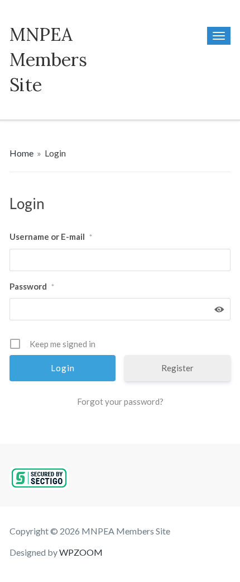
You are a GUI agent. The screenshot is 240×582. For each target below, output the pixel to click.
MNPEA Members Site (48, 59)
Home (21, 153)
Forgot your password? (120, 401)
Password (31, 286)
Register (177, 368)
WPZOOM (81, 552)
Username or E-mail (50, 236)
